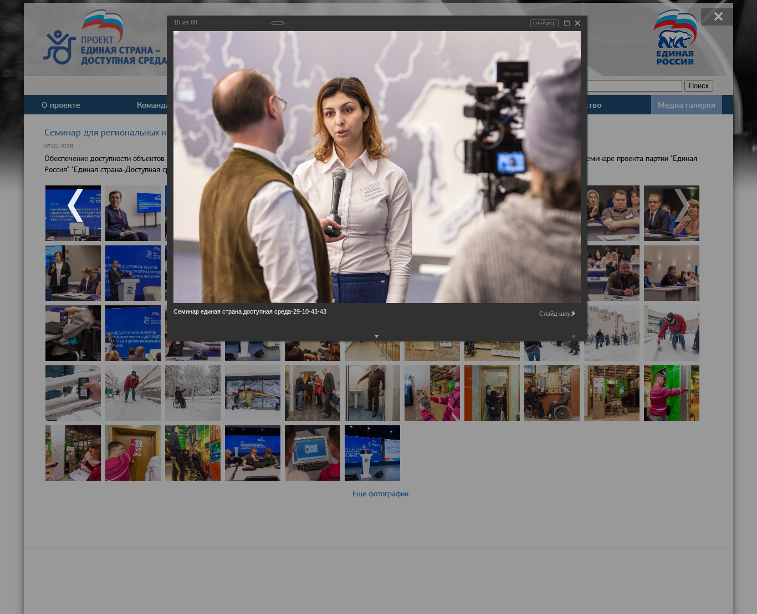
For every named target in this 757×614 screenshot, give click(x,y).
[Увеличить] (566, 23)
